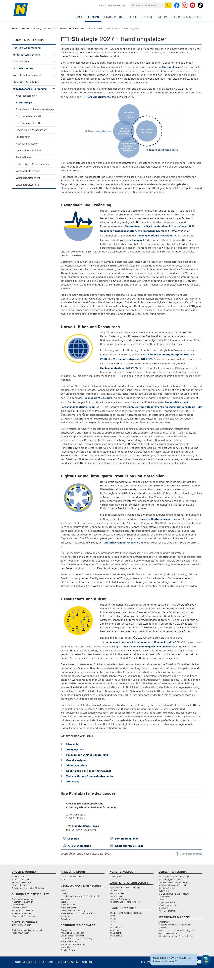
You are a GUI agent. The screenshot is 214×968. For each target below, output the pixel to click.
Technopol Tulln (141, 240)
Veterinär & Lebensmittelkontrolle (125, 902)
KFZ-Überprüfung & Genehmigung (173, 894)
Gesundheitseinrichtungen (72, 935)
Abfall (112, 915)
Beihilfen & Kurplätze (70, 950)
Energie (113, 918)
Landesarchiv (21, 61)
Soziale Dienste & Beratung (73, 944)
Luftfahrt (162, 899)
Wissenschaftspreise (27, 184)
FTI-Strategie (95, 28)
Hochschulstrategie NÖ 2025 (119, 368)
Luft (111, 924)
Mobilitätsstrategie (166, 902)
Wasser (113, 938)
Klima (112, 921)
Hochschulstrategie (27, 143)
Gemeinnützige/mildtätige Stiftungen (28, 888)
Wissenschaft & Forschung (72, 28)
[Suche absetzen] (168, 5)
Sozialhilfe (65, 947)
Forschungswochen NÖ (29, 123)
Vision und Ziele (76, 765)
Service (134, 17)
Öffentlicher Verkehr (167, 905)
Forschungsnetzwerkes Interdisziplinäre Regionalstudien (138, 642)
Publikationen (24, 157)
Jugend (64, 902)
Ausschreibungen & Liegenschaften (174, 924)
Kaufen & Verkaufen (20, 879)
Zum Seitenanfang (190, 853)
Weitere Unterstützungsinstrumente (89, 776)
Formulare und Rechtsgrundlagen (35, 109)
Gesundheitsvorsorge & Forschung (76, 938)
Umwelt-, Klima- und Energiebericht (125, 913)
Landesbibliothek (23, 68)
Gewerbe (162, 927)
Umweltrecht (115, 933)
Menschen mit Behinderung (73, 910)
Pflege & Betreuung (69, 941)
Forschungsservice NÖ (28, 116)
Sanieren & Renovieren (22, 882)
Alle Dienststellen (79, 845)
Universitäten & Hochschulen (32, 164)
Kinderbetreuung (68, 904)
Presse (148, 17)
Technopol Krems (153, 230)
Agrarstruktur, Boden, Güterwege (125, 887)
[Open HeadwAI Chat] (206, 960)
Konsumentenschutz (70, 907)
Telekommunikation (20, 933)
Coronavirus (66, 930)
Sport (63, 879)
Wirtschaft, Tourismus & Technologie (175, 936)
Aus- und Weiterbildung (27, 47)
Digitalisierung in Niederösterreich (27, 930)
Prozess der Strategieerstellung (86, 754)
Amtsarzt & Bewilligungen (72, 933)
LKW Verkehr (164, 896)
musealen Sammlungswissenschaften (147, 646)
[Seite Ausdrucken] (199, 963)
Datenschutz (50, 962)
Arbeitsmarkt (164, 922)
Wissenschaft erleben (28, 171)
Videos (163, 17)
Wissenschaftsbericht (28, 177)
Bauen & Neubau (19, 876)
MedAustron (132, 226)
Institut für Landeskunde (27, 75)
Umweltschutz (116, 935)
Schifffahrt (163, 908)
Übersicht (72, 744)
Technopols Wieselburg (97, 397)
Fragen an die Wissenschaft (31, 129)
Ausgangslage (74, 749)
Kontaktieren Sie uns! (129, 845)
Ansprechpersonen (26, 95)
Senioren (65, 916)
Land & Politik (114, 17)
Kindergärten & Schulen (27, 54)
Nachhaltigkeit (116, 927)
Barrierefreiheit (25, 962)
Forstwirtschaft (116, 890)
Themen (93, 17)
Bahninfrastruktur (166, 888)
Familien (64, 890)
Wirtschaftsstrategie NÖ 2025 (133, 359)
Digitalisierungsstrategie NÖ (122, 542)
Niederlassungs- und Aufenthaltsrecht (78, 913)
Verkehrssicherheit (166, 911)
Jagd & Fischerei (117, 893)
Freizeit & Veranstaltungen (72, 876)
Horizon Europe (172, 67)
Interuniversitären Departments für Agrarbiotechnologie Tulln (162, 406)
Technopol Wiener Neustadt (154, 235)
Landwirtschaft (116, 896)
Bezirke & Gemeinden (187, 17)
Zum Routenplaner (126, 838)
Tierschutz (65, 919)
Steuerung (72, 781)
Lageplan (73, 838)
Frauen (64, 893)
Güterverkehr (164, 891)
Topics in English (116, 5)
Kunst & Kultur (116, 876)
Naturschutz (115, 930)
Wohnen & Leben (19, 885)
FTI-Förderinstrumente (96, 96)
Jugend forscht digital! (28, 150)
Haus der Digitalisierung (154, 519)
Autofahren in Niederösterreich (172, 885)
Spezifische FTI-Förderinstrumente (88, 770)
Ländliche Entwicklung (120, 899)
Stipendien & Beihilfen (26, 82)
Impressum (70, 962)
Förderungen (23, 136)
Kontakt (87, 962)
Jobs (101, 5)
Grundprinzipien (75, 760)
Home (79, 17)
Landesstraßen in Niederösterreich (174, 882)
